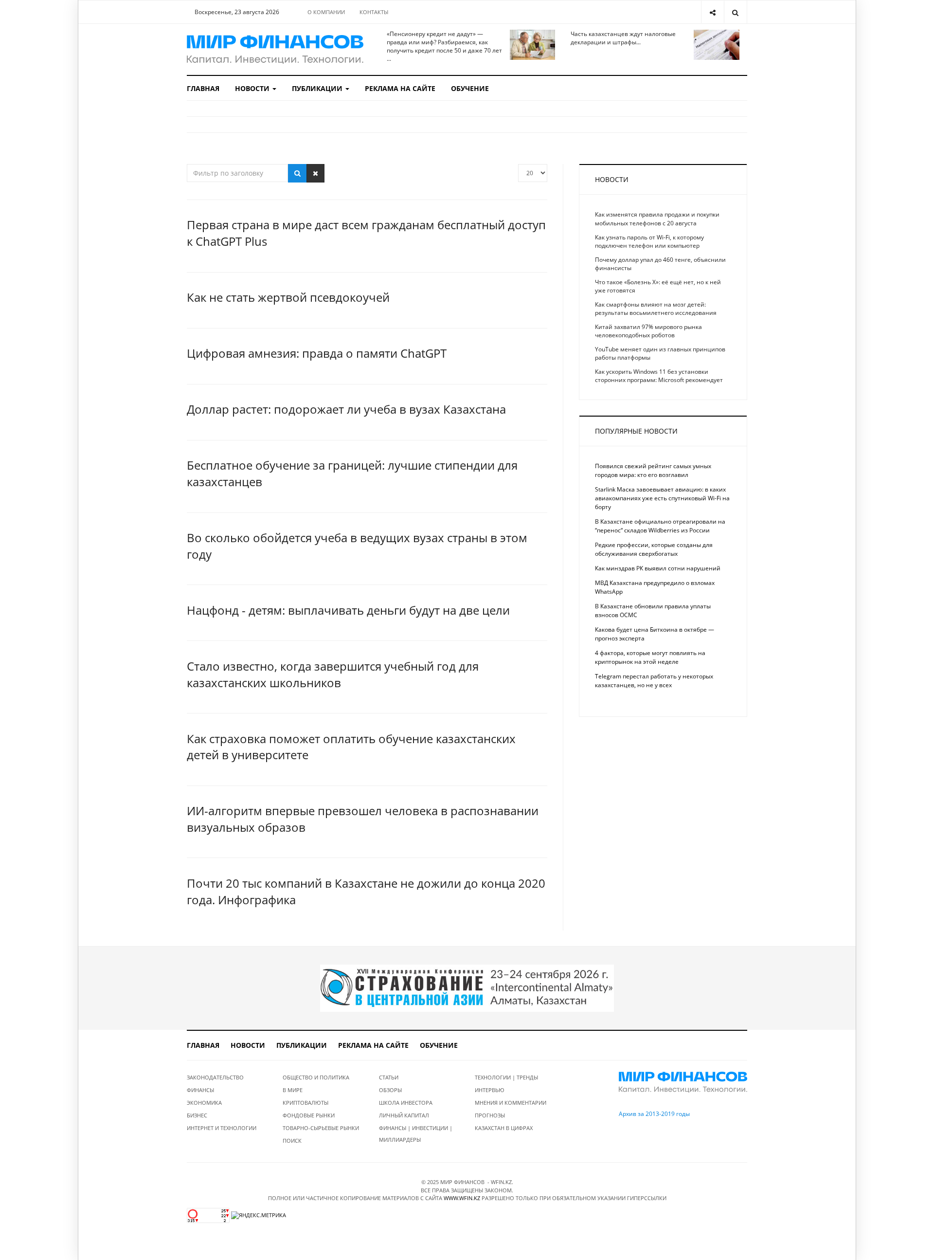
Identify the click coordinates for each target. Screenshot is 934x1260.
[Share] (712, 11)
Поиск (292, 1140)
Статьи (388, 1077)
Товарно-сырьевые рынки (321, 1128)
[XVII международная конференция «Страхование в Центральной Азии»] (467, 988)
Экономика (204, 1102)
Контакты (373, 12)
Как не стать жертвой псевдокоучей (288, 297)
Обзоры (390, 1090)
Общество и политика (316, 1077)
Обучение (470, 88)
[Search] (735, 11)
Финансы (200, 1090)
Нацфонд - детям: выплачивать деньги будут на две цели (348, 610)
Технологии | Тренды (506, 1077)
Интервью (489, 1090)
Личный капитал (404, 1115)
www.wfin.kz (462, 1198)
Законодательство (215, 1077)
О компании (326, 12)
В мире (293, 1090)
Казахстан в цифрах (504, 1128)
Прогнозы (490, 1115)
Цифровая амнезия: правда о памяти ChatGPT (317, 353)
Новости (253, 88)
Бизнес (197, 1115)
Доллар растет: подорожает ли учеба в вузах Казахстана (346, 409)
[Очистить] (315, 173)
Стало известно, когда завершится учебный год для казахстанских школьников (333, 674)
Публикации (318, 88)
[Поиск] (297, 173)
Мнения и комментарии (510, 1102)
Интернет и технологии (221, 1128)
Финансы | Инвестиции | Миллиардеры (415, 1133)
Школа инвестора (405, 1102)
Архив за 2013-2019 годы (654, 1114)
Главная (203, 88)
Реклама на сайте (400, 88)
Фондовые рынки (309, 1115)
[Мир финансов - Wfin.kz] (275, 49)
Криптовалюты (305, 1102)
